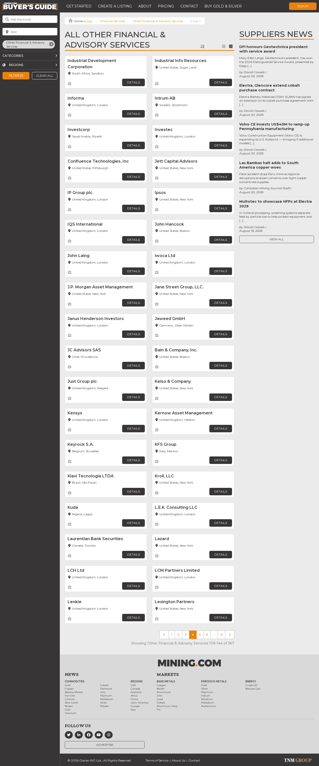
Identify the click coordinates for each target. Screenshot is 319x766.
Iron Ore (70, 695)
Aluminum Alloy (167, 706)
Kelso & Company (173, 381)
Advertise (104, 745)
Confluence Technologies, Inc (98, 161)
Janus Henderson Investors (96, 318)
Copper (69, 688)
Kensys (75, 413)
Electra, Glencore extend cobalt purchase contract (269, 87)
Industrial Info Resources (180, 60)
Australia (136, 692)
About (144, 6)
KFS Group (165, 444)
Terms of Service (157, 760)
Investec (164, 129)
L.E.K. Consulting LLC (176, 507)
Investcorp (79, 129)
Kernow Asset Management (184, 413)
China (134, 699)
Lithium (70, 699)
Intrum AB (165, 98)
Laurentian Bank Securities (95, 538)
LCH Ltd (76, 570)
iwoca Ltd (165, 255)
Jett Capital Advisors (176, 161)
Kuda (73, 507)
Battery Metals (74, 692)
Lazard (162, 538)
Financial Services (112, 21)
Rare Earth (71, 702)
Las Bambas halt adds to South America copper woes (269, 165)
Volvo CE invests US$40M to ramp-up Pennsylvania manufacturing (274, 126)
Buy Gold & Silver (223, 6)
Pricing (166, 6)
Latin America (139, 702)
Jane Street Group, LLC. (179, 287)
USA (133, 685)
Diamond (106, 688)
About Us (178, 760)
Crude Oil (251, 685)
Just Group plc (82, 381)
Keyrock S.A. (81, 444)
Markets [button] (168, 674)
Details (133, 82)
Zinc (103, 692)
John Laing (78, 255)
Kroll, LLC (164, 476)
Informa (76, 98)
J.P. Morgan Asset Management (100, 287)
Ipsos (160, 192)
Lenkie (74, 601)
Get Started (78, 6)
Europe (135, 706)
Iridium (205, 695)
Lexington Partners (174, 601)
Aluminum (164, 692)
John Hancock (169, 224)
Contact (189, 6)
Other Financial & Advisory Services (158, 21)
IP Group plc (80, 192)
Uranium (70, 713)
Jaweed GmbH (170, 318)
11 (222, 635)
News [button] (72, 674)
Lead (160, 699)
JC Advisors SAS (84, 350)
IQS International (85, 224)
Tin (158, 709)
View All (276, 239)
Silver (103, 702)
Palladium (106, 699)
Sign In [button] (302, 6)
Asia (133, 709)
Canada (135, 688)
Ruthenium (208, 706)
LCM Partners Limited (177, 570)
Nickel (69, 706)
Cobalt (104, 685)
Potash (104, 706)
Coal (67, 709)
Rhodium (207, 699)
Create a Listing (115, 6)
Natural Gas (252, 688)
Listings (86, 21)
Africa (134, 695)
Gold (68, 685)
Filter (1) (16, 75)
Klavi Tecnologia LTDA (91, 476)
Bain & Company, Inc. (176, 350)
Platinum (106, 695)
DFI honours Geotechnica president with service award (273, 49)
